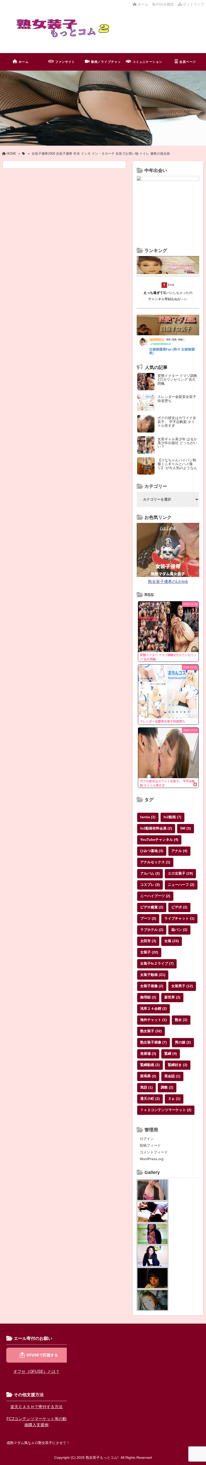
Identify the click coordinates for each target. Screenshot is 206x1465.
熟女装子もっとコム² (102, 1457)
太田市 (148, 941)
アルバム (150, 873)
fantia (148, 817)
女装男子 (182, 986)
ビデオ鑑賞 (151, 907)
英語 (146, 1087)
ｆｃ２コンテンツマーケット (165, 1110)
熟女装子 (151, 1031)
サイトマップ (193, 4)
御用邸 (148, 997)
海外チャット (153, 1020)
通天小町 (150, 1099)
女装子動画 (152, 975)
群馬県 (148, 1076)
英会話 (172, 1076)
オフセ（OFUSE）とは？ (36, 1371)
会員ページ (187, 62)
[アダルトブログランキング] (168, 273)
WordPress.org (152, 1159)
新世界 (172, 997)
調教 (167, 1087)
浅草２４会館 (153, 1008)
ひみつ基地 (151, 851)
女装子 (149, 952)
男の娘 (183, 1042)
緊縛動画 (150, 1065)
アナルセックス (155, 862)
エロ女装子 (180, 873)
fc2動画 (172, 817)
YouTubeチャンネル (159, 840)
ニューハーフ (181, 885)
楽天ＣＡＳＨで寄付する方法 (36, 1407)
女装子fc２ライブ (157, 963)
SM (185, 828)
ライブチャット (179, 918)
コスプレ (150, 885)
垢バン (179, 930)
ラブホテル (151, 930)
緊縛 (170, 1054)
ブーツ (148, 918)
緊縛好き (177, 1065)
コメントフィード (154, 1152)
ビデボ (179, 907)
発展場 (148, 1054)
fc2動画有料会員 (156, 828)
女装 (171, 941)
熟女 (181, 1020)
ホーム (142, 4)
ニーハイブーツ (155, 896)
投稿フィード (150, 1145)
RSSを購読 (165, 4)
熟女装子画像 (153, 1042)
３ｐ (174, 1099)
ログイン (147, 1139)
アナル (179, 851)
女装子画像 (151, 986)
